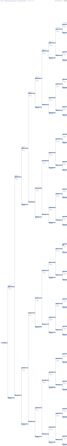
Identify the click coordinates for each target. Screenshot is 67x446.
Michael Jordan (51, 57)
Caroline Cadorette (51, 112)
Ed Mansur (64, 169)
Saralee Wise (57, 110)
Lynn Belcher (64, 334)
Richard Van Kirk (65, 87)
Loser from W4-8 (51, 223)
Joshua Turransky (51, 97)
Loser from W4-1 (51, 278)
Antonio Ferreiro (65, 134)
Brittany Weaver (65, 389)
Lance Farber (64, 381)
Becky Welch (64, 142)
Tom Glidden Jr (23, 204)
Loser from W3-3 (64, 170)
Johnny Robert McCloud (52, 387)
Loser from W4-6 (51, 113)
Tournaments (2, 0)
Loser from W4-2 (51, 333)
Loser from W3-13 (65, 335)
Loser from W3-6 (64, 88)
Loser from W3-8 (64, 33)
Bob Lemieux (57, 303)
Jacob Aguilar (64, 106)
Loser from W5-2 (37, 217)
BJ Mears (64, 252)
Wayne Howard (65, 436)
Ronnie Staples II (58, 358)
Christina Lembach (51, 207)
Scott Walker (64, 189)
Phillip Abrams (51, 277)
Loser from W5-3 (37, 327)
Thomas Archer (65, 224)
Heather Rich (9, 397)
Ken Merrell (64, 271)
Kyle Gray (64, 32)
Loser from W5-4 (37, 437)
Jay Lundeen (64, 279)
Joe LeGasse (64, 353)
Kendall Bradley (51, 222)
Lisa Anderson (51, 332)
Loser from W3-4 (64, 143)
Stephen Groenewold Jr (38, 326)
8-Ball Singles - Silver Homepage (22, 0)
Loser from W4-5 (51, 58)
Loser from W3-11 (65, 390)
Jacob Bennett (37, 107)
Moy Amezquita (65, 197)
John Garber (50, 442)
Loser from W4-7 (51, 168)
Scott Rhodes (64, 444)
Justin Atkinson (37, 436)
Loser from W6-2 (23, 205)
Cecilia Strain (64, 326)
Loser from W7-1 (10, 398)
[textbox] (59, 0)
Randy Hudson (57, 55)
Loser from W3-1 (64, 225)
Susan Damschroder (51, 167)
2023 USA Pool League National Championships (11, 0)
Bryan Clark (64, 24)
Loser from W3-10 (65, 417)
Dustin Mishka (64, 408)
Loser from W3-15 (65, 280)
